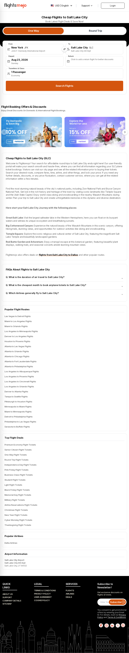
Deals (69, 597)
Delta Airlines (11, 543)
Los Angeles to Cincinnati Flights (20, 381)
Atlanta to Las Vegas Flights (18, 346)
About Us (8, 594)
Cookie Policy (42, 600)
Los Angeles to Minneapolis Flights (21, 331)
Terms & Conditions (45, 590)
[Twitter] (117, 625)
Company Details (12, 600)
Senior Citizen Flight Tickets (18, 449)
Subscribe (115, 602)
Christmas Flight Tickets (16, 510)
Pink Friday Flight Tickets (16, 470)
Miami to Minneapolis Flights (18, 411)
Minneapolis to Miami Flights (18, 406)
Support (7, 597)
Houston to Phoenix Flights (17, 341)
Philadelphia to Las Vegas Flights (20, 421)
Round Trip (95, 30)
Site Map (7, 603)
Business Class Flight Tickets (19, 475)
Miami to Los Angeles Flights (18, 321)
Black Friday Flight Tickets (17, 490)
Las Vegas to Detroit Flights (18, 316)
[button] (35, 49)
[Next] (125, 132)
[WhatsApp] (123, 625)
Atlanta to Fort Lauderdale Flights (20, 361)
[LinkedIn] (112, 625)
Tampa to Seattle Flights (16, 396)
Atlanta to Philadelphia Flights (19, 366)
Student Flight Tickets (15, 480)
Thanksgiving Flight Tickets (18, 525)
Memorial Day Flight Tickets (18, 495)
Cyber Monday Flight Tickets (18, 520)
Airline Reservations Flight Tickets (21, 505)
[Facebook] (100, 625)
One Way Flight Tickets (16, 454)
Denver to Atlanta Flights (16, 391)
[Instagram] (106, 625)
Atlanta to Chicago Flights (17, 356)
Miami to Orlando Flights (16, 326)
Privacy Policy (42, 593)
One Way (33, 30)
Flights (70, 590)
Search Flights (64, 85)
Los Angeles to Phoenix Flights (19, 376)
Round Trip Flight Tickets (16, 459)
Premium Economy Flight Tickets (20, 444)
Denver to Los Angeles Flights (19, 336)
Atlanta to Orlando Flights (17, 351)
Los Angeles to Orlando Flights (19, 386)
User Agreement (43, 597)
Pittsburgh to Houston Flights (18, 401)
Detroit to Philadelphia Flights (19, 416)
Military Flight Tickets (15, 500)
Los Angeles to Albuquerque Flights (22, 371)
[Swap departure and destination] (64, 49)
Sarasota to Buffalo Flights (17, 426)
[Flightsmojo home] (15, 6)
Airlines (70, 593)
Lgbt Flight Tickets (13, 485)
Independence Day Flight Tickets (20, 465)
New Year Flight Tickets (16, 515)
